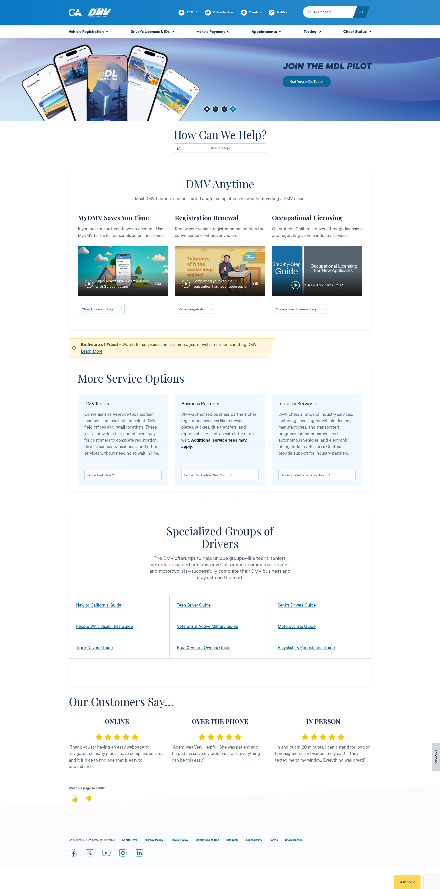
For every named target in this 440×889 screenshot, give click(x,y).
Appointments (264, 32)
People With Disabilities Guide (104, 626)
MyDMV (282, 12)
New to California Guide (98, 605)
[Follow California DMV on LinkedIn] (139, 853)
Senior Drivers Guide (297, 605)
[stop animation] (207, 109)
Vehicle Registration (86, 32)
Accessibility (253, 840)
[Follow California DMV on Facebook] (73, 853)
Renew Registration (192, 309)
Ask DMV (407, 882)
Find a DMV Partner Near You (205, 475)
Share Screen (293, 840)
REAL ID (192, 12)
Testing (310, 32)
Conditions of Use (207, 840)
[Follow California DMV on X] (89, 853)
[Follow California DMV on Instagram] (122, 853)
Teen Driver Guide (194, 605)
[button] (123, 271)
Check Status (355, 32)
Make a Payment (210, 32)
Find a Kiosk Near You (102, 475)
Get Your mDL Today (306, 82)
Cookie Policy (179, 840)
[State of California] (75, 12)
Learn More (91, 351)
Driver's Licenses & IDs (150, 32)
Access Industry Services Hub (302, 475)
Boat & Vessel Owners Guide (204, 647)
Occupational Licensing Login (297, 309)
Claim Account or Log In (99, 309)
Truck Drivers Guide (94, 647)
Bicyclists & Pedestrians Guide (306, 647)
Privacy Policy (153, 840)
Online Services (223, 12)
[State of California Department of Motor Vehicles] (99, 12)
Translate (255, 12)
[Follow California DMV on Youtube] (106, 853)
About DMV (129, 840)
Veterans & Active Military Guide (207, 626)
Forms (274, 840)
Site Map (232, 840)
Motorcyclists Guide (297, 626)
